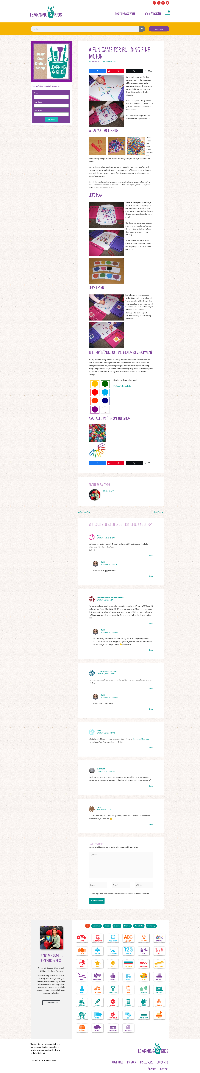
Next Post (159, 512)
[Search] (142, 29)
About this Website (51, 1003)
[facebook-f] (159, 3)
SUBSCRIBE (162, 1062)
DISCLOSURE (146, 1062)
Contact (164, 1069)
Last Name (38, 110)
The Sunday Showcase (141, 739)
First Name (38, 102)
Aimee (99, 730)
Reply (151, 555)
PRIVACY (131, 1062)
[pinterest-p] (163, 3)
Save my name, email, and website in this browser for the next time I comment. (120, 893)
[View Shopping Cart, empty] (167, 13)
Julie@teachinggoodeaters (106, 671)
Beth (98, 535)
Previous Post (84, 512)
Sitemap (152, 1069)
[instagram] (155, 3)
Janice (103, 562)
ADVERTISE (117, 1062)
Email (36, 93)
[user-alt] (168, 3)
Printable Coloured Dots (122, 386)
